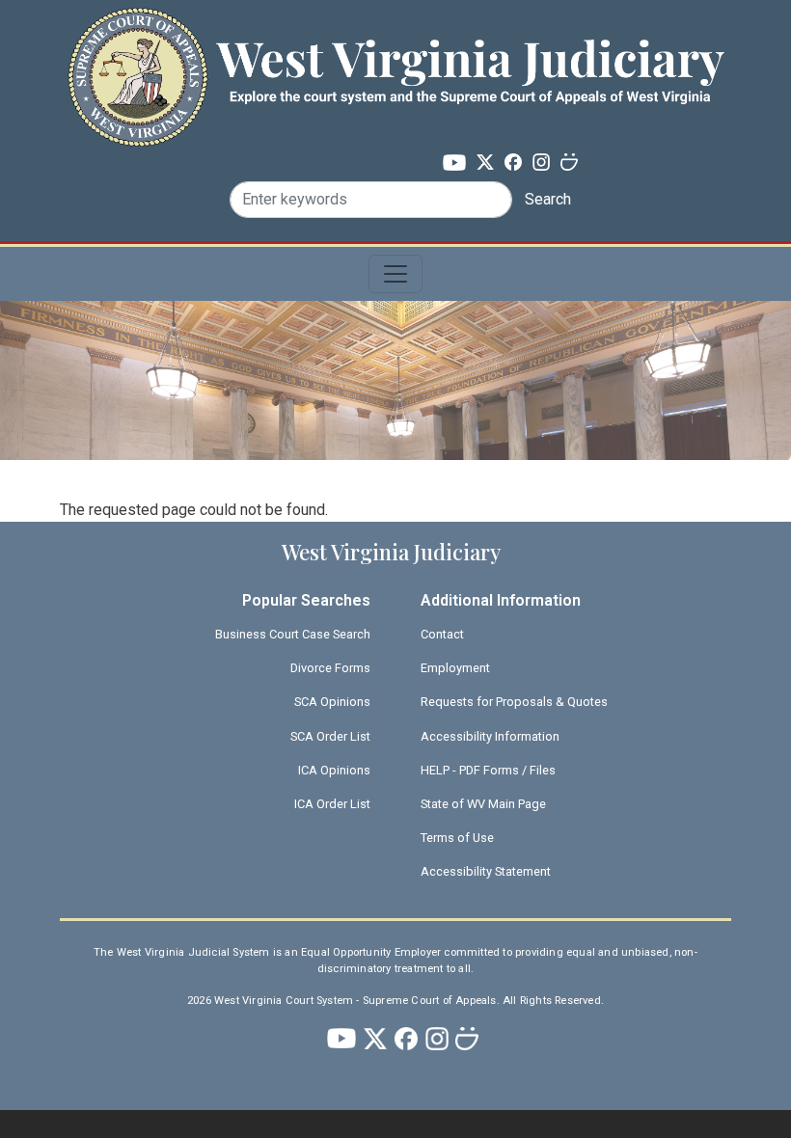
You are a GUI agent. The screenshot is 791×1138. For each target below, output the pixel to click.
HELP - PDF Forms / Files (488, 770)
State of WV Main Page (483, 804)
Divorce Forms (330, 668)
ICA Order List (332, 804)
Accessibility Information (490, 736)
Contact (442, 634)
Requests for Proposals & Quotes (514, 701)
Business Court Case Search (292, 634)
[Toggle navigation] (395, 274)
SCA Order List (330, 736)
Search (548, 199)
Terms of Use (457, 837)
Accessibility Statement (486, 871)
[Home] (395, 42)
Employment (455, 668)
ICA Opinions (334, 770)
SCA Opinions (332, 701)
